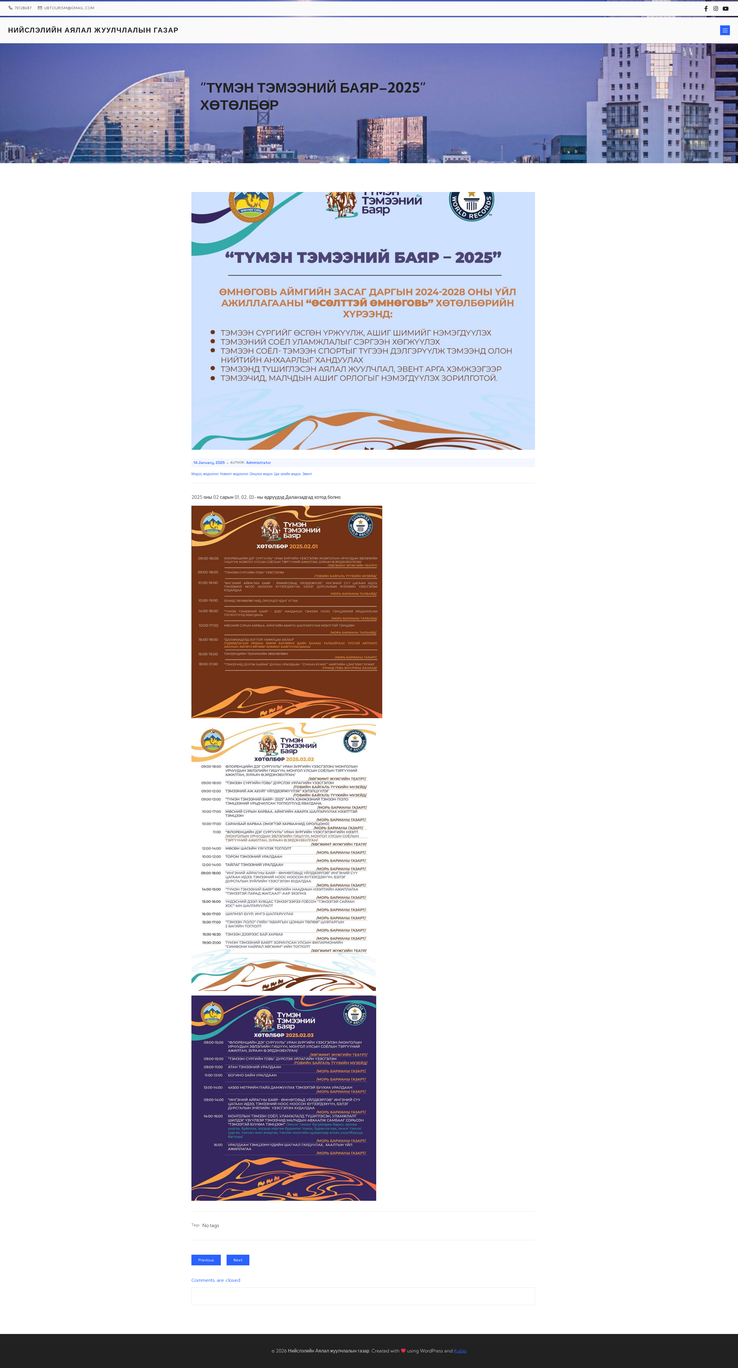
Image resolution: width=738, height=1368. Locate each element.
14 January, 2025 (209, 462)
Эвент (307, 474)
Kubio (460, 1351)
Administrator (258, 462)
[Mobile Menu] (725, 30)
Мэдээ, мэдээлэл (205, 474)
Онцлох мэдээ (261, 474)
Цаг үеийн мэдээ (287, 474)
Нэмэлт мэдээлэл (234, 474)
